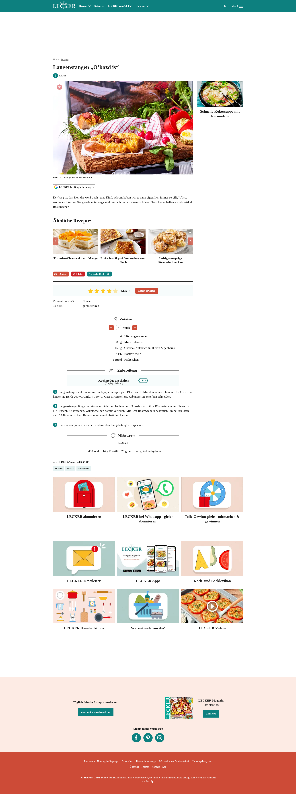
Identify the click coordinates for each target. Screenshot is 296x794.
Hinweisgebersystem (202, 761)
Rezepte (83, 6)
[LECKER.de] (64, 6)
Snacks (70, 468)
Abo (164, 766)
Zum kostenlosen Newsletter (95, 712)
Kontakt (156, 766)
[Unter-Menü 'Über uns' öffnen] (147, 6)
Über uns (140, 6)
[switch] (143, 380)
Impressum (89, 761)
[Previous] (55, 241)
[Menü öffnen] (241, 6)
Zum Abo (211, 713)
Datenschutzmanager (146, 761)
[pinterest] (148, 737)
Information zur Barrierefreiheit (174, 761)
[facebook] (136, 737)
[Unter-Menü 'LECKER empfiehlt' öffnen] (131, 6)
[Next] (190, 241)
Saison (97, 6)
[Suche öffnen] (225, 6)
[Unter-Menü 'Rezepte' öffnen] (89, 6)
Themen (145, 766)
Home (56, 59)
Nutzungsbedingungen (108, 761)
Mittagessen (84, 468)
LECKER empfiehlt (118, 6)
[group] (123, 248)
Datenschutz (128, 761)
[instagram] (159, 737)
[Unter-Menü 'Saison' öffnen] (103, 6)
